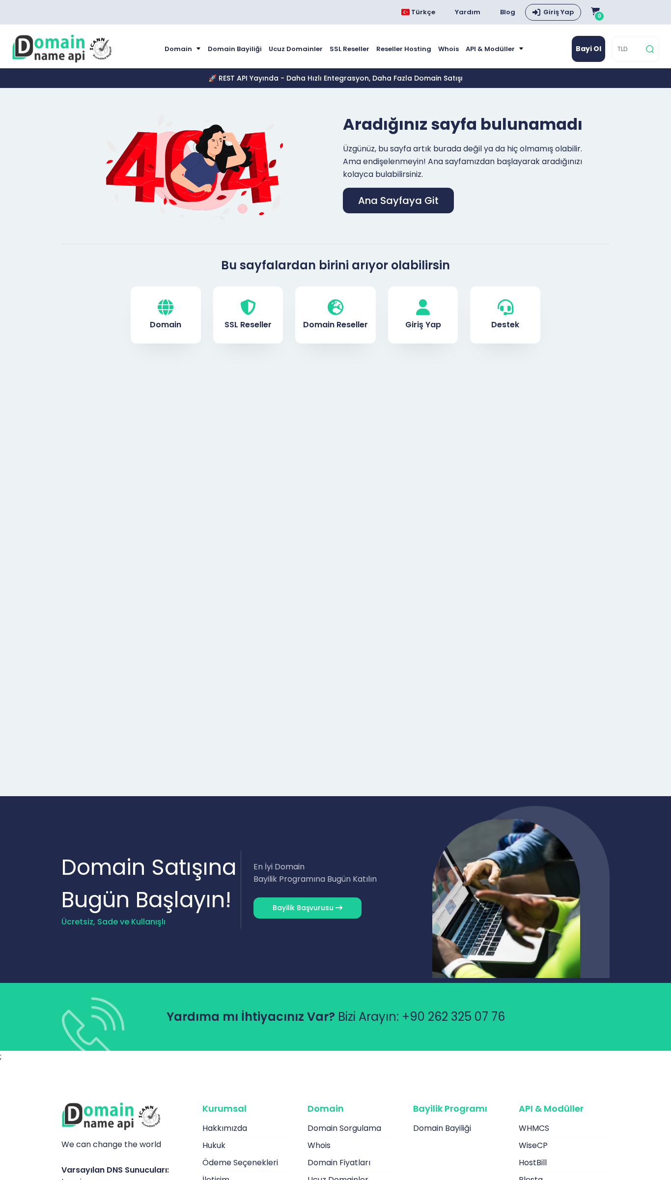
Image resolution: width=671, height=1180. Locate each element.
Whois (448, 49)
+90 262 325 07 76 (453, 1016)
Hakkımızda (224, 1128)
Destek (505, 324)
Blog (507, 12)
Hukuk (213, 1145)
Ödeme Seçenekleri (240, 1162)
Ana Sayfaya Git (398, 200)
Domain (179, 49)
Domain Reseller (335, 324)
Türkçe (422, 12)
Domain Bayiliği (235, 49)
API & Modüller (491, 49)
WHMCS (534, 1128)
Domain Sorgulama (344, 1128)
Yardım (467, 12)
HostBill (533, 1162)
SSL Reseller (349, 49)
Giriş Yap (558, 12)
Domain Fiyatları (339, 1162)
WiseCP (533, 1145)
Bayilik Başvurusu (304, 908)
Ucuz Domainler (296, 49)
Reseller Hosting (403, 49)
